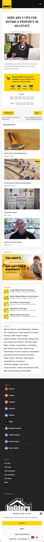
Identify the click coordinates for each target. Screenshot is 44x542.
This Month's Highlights (11, 364)
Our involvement (10, 471)
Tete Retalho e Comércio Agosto (20, 302)
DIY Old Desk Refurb (10, 212)
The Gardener (20, 361)
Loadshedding (32, 345)
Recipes (6, 358)
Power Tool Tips (29, 348)
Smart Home (19, 358)
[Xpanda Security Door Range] (22, 228)
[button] (41, 514)
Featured (19, 335)
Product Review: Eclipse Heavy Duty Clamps (17, 183)
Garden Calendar (22, 339)
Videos (23, 32)
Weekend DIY (27, 371)
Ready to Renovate (19, 355)
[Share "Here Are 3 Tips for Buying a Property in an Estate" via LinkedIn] (24, 98)
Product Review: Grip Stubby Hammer (15, 153)
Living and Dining (21, 345)
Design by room (13, 332)
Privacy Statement (22, 539)
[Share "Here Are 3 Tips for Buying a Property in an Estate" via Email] (28, 98)
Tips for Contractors (10, 367)
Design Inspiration (24, 332)
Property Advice (16, 32)
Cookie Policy (12, 539)
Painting (10, 348)
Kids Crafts (28, 342)
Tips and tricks (23, 364)
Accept (22, 523)
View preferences (22, 534)
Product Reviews (9, 351)
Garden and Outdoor (10, 339)
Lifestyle (12, 345)
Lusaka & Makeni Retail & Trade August (22, 290)
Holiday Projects (34, 339)
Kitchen (35, 342)
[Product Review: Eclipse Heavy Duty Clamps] (22, 169)
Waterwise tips (17, 371)
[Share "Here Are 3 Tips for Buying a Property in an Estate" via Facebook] (12, 98)
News (5, 348)
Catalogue (12, 292)
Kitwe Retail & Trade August (18, 308)
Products (18, 292)
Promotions (25, 292)
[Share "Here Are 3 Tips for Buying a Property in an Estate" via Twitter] (16, 98)
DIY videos (7, 335)
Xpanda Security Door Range (13, 242)
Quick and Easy (8, 355)
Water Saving (8, 371)
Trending (20, 367)
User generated (28, 367)
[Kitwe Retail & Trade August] (6, 310)
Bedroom (13, 329)
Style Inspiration (29, 358)
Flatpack (25, 335)
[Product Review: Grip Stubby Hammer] (22, 139)
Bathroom (7, 329)
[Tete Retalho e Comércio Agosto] (6, 304)
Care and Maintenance (24, 329)
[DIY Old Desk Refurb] (22, 198)
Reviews (12, 358)
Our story (7, 463)
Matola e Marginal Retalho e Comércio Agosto (24, 296)
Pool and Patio (18, 348)
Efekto (13, 335)
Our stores (8, 467)
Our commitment (10, 475)
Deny (22, 529)
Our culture (8, 478)
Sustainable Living (9, 361)
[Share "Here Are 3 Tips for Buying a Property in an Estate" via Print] (32, 98)
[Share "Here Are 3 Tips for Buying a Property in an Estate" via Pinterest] (20, 98)
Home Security (8, 342)
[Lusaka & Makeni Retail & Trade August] (6, 291)
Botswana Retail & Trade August (20, 315)
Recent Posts (32, 292)
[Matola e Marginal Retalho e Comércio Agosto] (6, 298)
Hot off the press (19, 342)
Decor (5, 332)
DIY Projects (35, 332)
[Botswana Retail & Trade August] (6, 316)
